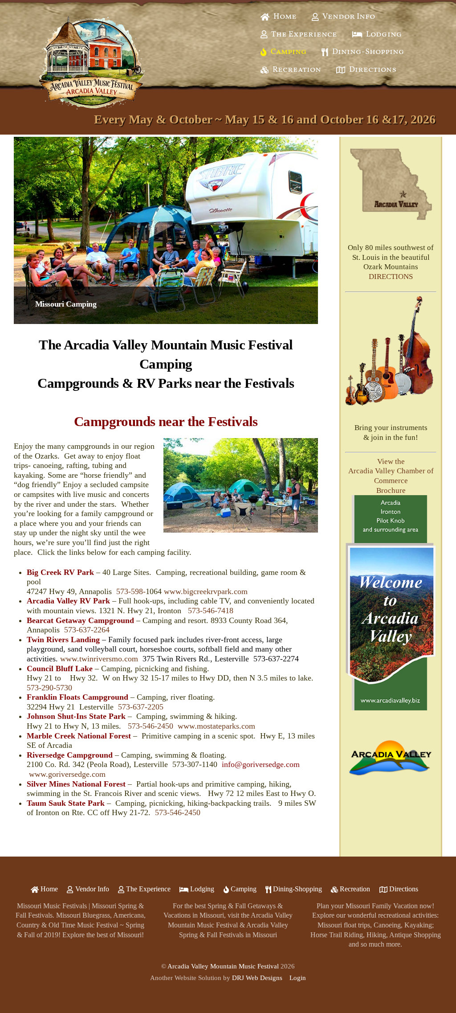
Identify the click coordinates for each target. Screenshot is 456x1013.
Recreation (296, 69)
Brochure (391, 490)
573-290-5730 (49, 687)
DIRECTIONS (391, 276)
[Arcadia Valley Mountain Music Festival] (92, 111)
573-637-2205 (140, 706)
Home (284, 16)
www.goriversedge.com (67, 774)
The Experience (303, 34)
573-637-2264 (87, 629)
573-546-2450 (150, 726)
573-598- (131, 591)
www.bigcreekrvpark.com (206, 591)
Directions (371, 69)
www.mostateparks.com (216, 726)
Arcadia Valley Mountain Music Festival (223, 966)
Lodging (383, 34)
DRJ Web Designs (257, 977)
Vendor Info (348, 16)
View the (391, 461)
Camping (288, 51)
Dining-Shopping (367, 51)
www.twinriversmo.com (99, 658)
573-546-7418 (210, 610)
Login (297, 977)
